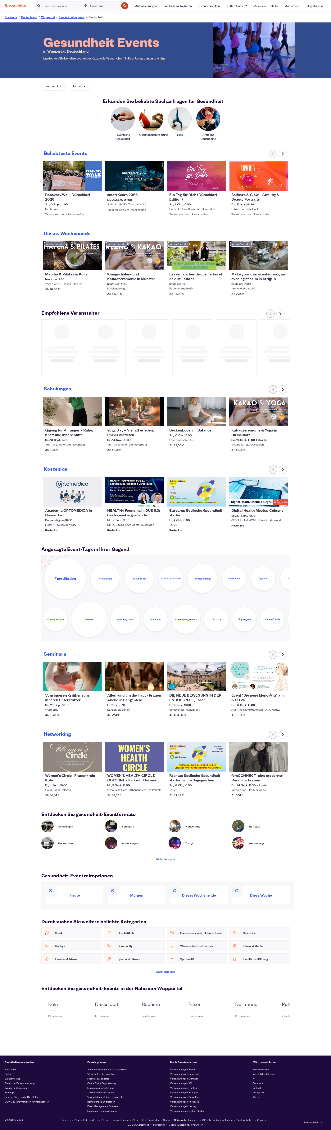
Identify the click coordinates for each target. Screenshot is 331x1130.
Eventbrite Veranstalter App (19, 1083)
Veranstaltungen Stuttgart (184, 1092)
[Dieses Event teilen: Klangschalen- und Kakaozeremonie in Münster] (158, 265)
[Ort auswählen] (85, 5)
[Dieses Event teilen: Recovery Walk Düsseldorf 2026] (96, 185)
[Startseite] (15, 5)
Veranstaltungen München (184, 1078)
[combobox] (104, 5)
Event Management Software (102, 1106)
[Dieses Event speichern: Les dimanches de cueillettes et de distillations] (211, 265)
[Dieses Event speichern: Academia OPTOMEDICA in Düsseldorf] (87, 501)
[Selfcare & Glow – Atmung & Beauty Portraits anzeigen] (258, 176)
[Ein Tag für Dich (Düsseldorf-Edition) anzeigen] (196, 176)
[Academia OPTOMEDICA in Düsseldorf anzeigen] (72, 492)
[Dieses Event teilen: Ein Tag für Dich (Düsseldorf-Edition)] (220, 185)
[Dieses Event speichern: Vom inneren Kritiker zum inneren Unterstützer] (87, 686)
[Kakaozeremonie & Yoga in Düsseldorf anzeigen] (258, 411)
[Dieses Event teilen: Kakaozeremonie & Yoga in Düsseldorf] (283, 421)
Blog (77, 1120)
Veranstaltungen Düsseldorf (185, 1097)
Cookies (261, 1120)
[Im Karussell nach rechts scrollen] (283, 154)
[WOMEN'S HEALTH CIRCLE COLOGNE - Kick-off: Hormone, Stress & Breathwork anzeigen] (134, 757)
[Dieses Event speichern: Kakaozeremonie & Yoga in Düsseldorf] (273, 421)
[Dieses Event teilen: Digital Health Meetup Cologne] (283, 501)
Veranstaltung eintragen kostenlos (105, 1097)
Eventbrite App (12, 1078)
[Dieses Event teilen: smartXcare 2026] (158, 185)
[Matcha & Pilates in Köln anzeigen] (72, 255)
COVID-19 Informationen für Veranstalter (27, 1101)
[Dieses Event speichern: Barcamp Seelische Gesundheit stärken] (211, 501)
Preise (8, 1074)
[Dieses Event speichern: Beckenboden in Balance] (211, 421)
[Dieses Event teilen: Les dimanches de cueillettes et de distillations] (220, 265)
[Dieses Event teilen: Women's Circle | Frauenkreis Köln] (96, 766)
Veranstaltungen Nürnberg (184, 1101)
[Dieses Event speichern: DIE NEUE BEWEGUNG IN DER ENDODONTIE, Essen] (211, 686)
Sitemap (9, 1092)
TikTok (256, 1097)
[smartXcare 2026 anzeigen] (134, 176)
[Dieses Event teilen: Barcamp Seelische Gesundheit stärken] (220, 501)
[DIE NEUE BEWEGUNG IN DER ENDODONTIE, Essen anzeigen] (196, 677)
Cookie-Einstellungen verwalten (186, 1124)
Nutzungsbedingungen (186, 1120)
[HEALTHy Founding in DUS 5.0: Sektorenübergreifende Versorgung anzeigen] (134, 492)
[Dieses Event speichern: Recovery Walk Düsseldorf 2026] (87, 185)
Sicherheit (138, 1120)
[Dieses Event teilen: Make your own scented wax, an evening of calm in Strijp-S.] (283, 265)
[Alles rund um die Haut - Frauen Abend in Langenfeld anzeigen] (134, 677)
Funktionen (10, 1069)
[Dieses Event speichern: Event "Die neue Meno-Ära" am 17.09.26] (273, 686)
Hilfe (85, 1120)
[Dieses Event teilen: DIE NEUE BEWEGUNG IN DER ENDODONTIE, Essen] (220, 686)
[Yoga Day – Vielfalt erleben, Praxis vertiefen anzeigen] (134, 411)
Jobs (94, 1120)
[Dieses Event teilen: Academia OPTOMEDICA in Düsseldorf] (96, 501)
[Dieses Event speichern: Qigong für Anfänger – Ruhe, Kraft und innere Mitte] (87, 421)
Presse (105, 1120)
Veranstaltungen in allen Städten (187, 1111)
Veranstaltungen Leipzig (183, 1106)
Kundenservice (261, 1069)
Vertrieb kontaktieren (264, 1074)
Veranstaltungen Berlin (182, 1069)
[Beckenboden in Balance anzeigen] (196, 411)
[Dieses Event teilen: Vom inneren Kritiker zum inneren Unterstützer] (96, 686)
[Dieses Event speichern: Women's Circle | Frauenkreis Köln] (87, 766)
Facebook (258, 1083)
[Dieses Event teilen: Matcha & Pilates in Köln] (96, 265)
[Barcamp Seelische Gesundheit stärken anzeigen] (196, 492)
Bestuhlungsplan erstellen (101, 1101)
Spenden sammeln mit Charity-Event (107, 1069)
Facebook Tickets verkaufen (102, 1111)
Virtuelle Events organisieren (102, 1074)
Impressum (159, 1124)
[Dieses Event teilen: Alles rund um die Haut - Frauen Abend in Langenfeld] (158, 686)
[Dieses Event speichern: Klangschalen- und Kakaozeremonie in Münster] (149, 265)
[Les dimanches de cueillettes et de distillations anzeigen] (196, 255)
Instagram (258, 1092)
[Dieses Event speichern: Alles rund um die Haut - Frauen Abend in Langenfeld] (149, 686)
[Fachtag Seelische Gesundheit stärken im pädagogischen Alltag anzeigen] (196, 757)
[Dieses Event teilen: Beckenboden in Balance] (220, 421)
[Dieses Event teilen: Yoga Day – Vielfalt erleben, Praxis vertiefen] (158, 421)
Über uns (65, 1120)
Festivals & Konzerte (98, 1078)
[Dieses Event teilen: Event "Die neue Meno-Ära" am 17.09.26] (283, 686)
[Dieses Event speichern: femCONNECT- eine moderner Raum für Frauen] (273, 766)
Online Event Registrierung (101, 1083)
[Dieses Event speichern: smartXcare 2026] (149, 185)
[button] (237, 6)
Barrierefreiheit (245, 1120)
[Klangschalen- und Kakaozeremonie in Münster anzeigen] (134, 255)
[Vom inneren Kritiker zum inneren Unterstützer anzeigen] (72, 677)
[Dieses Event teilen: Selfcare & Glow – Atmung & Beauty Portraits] (283, 185)
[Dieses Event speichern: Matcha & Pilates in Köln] (87, 265)
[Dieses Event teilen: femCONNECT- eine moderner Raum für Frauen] (283, 766)
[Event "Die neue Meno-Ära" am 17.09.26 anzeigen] (258, 677)
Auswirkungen (121, 1120)
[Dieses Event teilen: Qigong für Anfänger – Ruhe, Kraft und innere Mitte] (96, 421)
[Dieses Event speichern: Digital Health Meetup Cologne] (273, 501)
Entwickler (153, 1120)
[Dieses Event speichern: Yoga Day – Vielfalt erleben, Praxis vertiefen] (149, 421)
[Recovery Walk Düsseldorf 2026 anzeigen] (72, 176)
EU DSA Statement (138, 1124)
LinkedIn (257, 1087)
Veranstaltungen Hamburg (184, 1074)
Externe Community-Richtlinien (22, 1097)
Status (166, 1120)
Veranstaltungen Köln (181, 1083)
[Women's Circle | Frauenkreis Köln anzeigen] (72, 757)
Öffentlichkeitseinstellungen (217, 1120)
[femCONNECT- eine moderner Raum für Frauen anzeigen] (258, 757)
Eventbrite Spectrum (16, 1087)
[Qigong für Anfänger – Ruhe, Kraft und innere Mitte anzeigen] (72, 411)
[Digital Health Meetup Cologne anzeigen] (258, 492)
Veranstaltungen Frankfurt (184, 1087)
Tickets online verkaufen (100, 1092)
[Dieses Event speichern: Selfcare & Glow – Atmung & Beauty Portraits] (273, 185)
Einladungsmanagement (100, 1087)
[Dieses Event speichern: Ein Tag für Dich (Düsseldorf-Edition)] (211, 185)
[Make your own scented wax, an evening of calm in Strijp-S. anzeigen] (258, 255)
